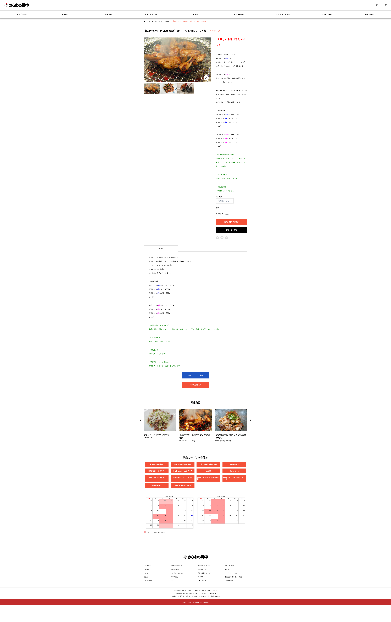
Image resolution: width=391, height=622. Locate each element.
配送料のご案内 (203, 569)
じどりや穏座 (239, 14)
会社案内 (108, 14)
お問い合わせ (369, 14)
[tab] (161, 248)
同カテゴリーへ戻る (195, 375)
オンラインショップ (152, 14)
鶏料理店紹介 (175, 569)
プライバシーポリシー (232, 573)
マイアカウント (203, 577)
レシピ (173, 580)
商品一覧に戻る (231, 230)
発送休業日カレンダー (205, 573)
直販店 (195, 14)
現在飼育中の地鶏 (176, 565)
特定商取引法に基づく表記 (233, 577)
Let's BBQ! (212, 31)
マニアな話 (174, 577)
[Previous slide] (140, 420)
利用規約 (227, 569)
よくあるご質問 (326, 14)
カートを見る (202, 580)
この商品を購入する (195, 385)
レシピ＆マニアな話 (282, 14)
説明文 (161, 248)
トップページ (22, 14)
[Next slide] (250, 420)
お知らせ (65, 14)
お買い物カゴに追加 (231, 222)
